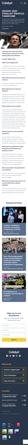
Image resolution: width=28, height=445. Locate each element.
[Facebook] (7, 356)
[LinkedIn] (20, 356)
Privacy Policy (5, 413)
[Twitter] (10, 356)
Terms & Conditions (15, 413)
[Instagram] (17, 356)
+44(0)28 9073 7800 (9, 396)
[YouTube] (13, 356)
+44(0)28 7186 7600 (9, 406)
